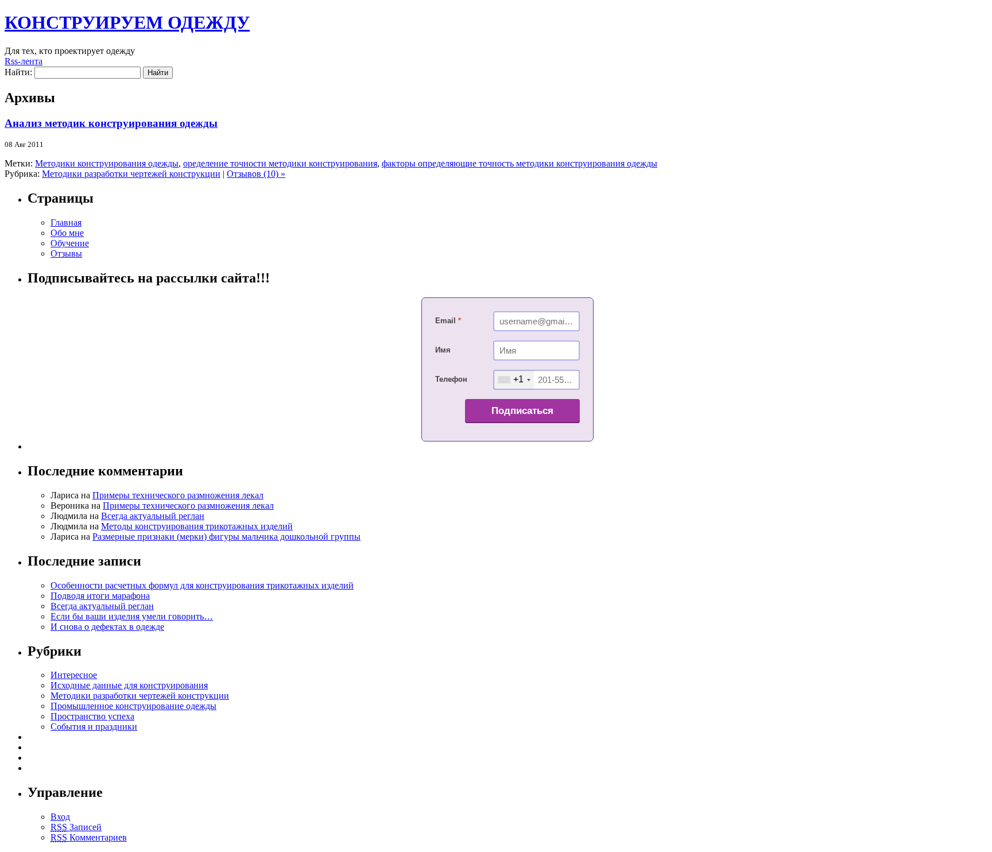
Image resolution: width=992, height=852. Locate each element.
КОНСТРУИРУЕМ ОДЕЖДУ (127, 22)
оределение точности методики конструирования (280, 163)
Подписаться (522, 410)
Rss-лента (23, 61)
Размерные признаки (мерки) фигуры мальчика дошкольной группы (226, 536)
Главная (66, 222)
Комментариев (89, 837)
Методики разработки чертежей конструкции (131, 174)
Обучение (70, 243)
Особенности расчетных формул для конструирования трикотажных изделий (202, 585)
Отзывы (66, 253)
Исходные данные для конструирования (129, 685)
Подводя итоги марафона (100, 596)
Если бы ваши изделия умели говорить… (132, 616)
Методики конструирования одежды (107, 163)
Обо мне (67, 233)
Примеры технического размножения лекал (178, 495)
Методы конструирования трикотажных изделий (197, 526)
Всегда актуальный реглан (152, 516)
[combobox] (514, 379)
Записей (76, 827)
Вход (60, 817)
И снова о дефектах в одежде (107, 627)
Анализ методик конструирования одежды (111, 123)
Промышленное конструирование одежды (133, 706)
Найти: (18, 72)
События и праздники (94, 726)
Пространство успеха (92, 716)
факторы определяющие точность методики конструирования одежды (519, 163)
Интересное (74, 675)
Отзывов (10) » (256, 174)
